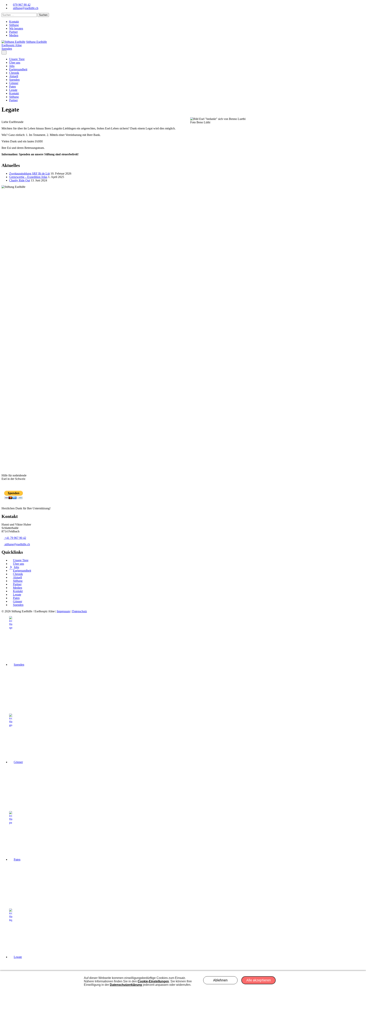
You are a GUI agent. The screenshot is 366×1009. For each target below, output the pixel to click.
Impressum (63, 611)
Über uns (14, 62)
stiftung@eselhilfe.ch (17, 544)
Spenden (7, 48)
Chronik (14, 72)
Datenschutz (79, 611)
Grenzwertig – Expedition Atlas (28, 177)
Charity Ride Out (19, 180)
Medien (13, 35)
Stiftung (14, 25)
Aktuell (13, 76)
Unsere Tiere (17, 59)
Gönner (13, 83)
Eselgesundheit (18, 69)
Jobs (11, 66)
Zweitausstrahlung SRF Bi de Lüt (29, 173)
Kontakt (14, 21)
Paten (12, 86)
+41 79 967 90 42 (15, 537)
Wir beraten (16, 28)
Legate (13, 90)
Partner (13, 32)
